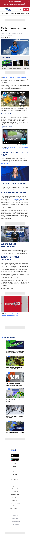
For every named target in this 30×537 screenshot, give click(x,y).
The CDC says (18, 199)
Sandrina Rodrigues (5, 33)
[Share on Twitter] (7, 37)
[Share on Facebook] (5, 37)
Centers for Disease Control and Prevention (14, 77)
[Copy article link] (9, 37)
